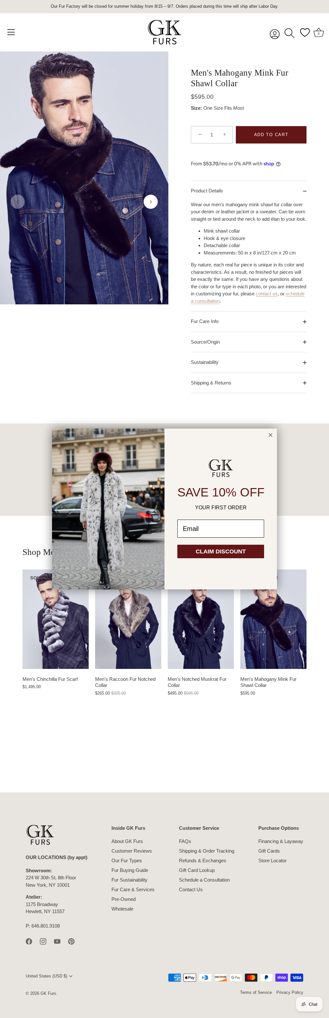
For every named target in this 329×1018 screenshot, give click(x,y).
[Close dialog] (270, 435)
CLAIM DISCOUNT (221, 551)
